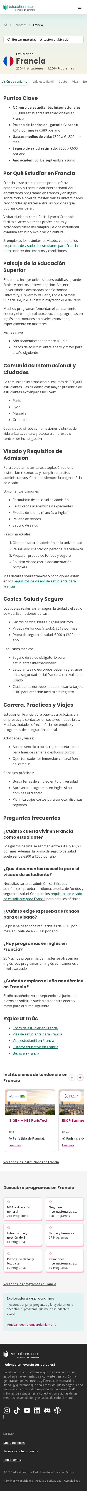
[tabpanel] (43, 575)
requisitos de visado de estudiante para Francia (40, 245)
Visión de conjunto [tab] (14, 81)
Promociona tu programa (20, 1451)
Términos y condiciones (18, 1481)
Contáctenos (12, 1460)
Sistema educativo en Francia (35, 1047)
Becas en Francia (26, 1053)
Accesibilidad (72, 1481)
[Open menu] (80, 7)
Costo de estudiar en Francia (35, 1028)
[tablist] (43, 81)
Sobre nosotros (14, 1443)
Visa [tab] (75, 81)
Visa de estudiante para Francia (37, 1034)
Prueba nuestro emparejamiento (29, 1325)
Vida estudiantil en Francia (33, 1040)
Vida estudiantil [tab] (43, 81)
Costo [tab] (63, 81)
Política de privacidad (48, 1481)
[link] (38, 25)
